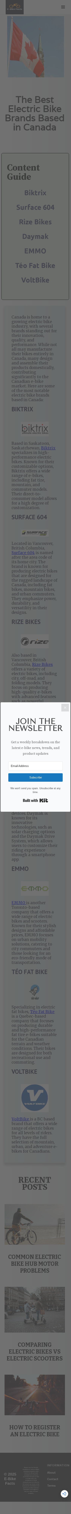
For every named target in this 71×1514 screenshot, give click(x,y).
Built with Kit (35, 800)
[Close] (65, 707)
